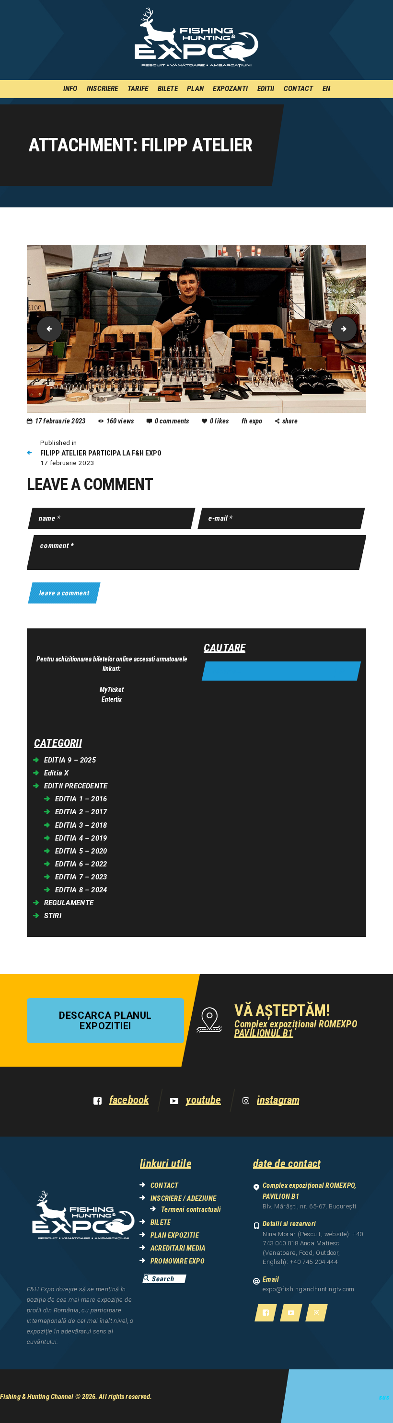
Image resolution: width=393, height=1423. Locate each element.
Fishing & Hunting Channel (37, 1396)
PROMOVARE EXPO (177, 1261)
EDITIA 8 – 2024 (81, 890)
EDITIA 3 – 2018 (81, 825)
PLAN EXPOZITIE (174, 1235)
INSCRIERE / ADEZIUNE (183, 1198)
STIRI (52, 915)
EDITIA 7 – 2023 (81, 877)
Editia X (56, 773)
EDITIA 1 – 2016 (81, 799)
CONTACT (164, 1185)
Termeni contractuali (191, 1209)
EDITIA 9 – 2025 (70, 760)
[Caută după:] (281, 671)
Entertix (112, 699)
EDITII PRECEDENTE (75, 786)
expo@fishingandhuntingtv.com (309, 1289)
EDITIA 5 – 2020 (81, 851)
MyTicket (112, 690)
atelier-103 (353, 328)
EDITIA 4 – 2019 (81, 838)
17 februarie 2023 (60, 421)
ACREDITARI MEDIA (177, 1248)
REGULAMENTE (68, 903)
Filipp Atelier (46, 328)
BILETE (160, 1222)
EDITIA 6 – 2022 (81, 864)
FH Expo (253, 421)
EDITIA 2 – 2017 (81, 812)
